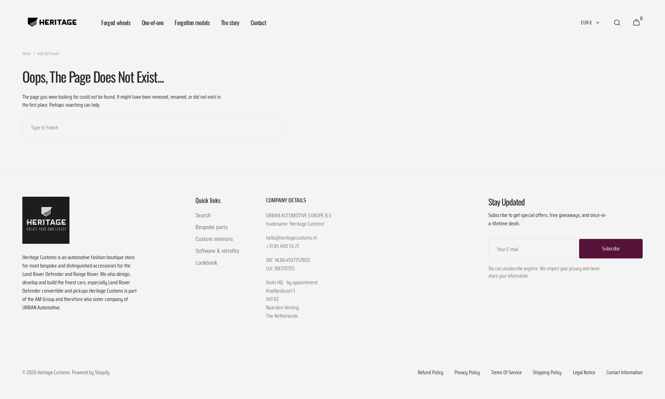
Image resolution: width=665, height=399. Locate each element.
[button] (617, 22)
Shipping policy (547, 373)
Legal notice (584, 373)
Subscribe (610, 248)
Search (308, 127)
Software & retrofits (217, 251)
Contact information (624, 373)
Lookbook (206, 262)
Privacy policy (467, 373)
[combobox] (151, 127)
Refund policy (430, 373)
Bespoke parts (211, 227)
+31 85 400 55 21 (282, 246)
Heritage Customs (53, 373)
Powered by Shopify (91, 373)
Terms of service (506, 373)
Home (26, 54)
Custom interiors (214, 239)
